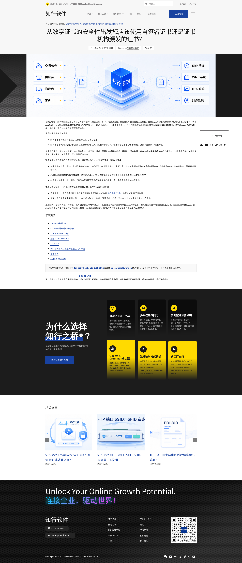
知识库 (136, 48)
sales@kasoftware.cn (121, 267)
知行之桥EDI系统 (115, 193)
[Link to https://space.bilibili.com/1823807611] (206, 145)
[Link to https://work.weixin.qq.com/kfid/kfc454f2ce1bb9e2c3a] (201, 145)
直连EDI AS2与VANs (59, 238)
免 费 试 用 (86, 276)
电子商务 (54, 253)
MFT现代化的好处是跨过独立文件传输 (67, 248)
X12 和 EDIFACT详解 (59, 233)
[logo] (56, 12)
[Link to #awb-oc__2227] (193, 14)
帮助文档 (130, 48)
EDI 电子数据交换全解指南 (62, 228)
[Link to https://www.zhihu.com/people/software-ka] (211, 145)
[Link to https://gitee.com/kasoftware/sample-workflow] (220, 145)
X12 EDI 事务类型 (58, 258)
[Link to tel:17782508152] (225, 145)
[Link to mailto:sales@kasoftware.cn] (201, 148)
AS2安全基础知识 (58, 223)
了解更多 (218, 135)
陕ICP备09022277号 (90, 118)
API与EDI (54, 243)
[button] (47, 440)
